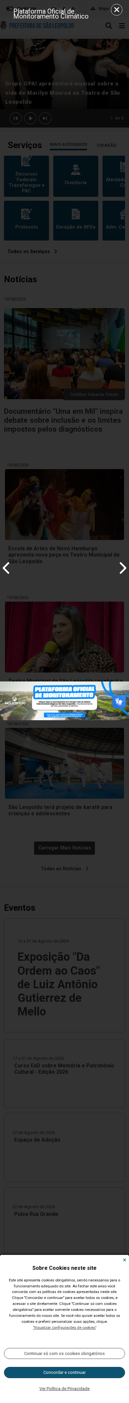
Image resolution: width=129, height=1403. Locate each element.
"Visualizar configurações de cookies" (64, 1327)
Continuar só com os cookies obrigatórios (64, 1353)
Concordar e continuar (64, 1372)
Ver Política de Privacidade (64, 1388)
